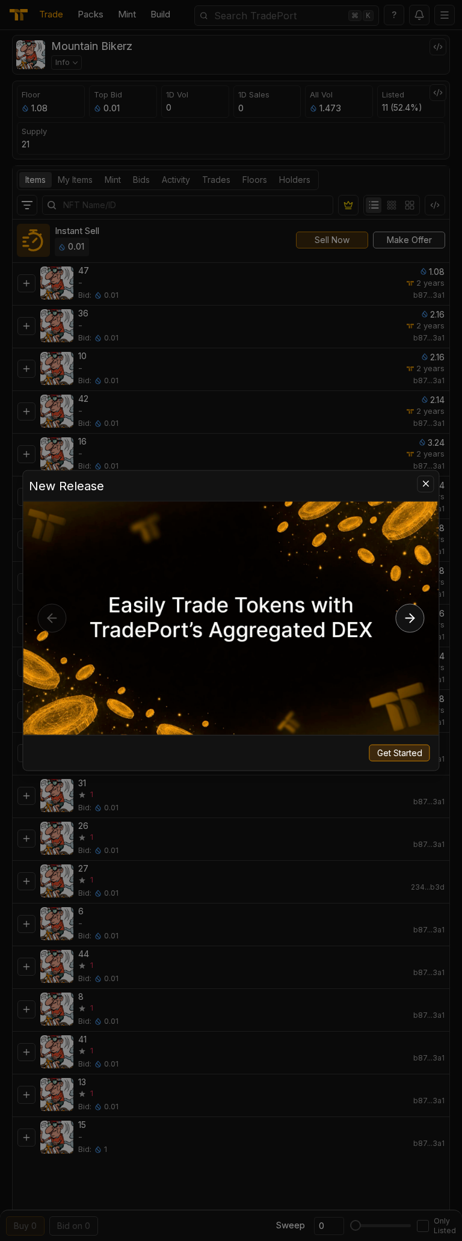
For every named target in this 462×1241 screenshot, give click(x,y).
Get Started (399, 753)
